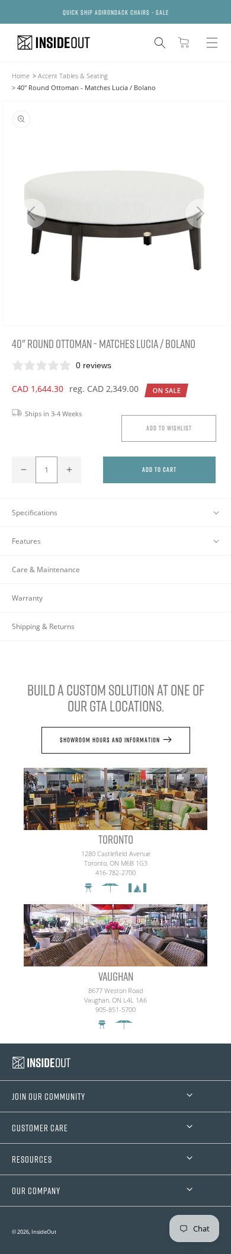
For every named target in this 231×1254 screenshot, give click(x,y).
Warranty (27, 598)
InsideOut (43, 1232)
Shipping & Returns (43, 626)
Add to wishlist (169, 427)
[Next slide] (200, 213)
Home (21, 75)
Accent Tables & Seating (73, 75)
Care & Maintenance (46, 569)
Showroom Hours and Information (110, 739)
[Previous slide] (31, 213)
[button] (160, 43)
